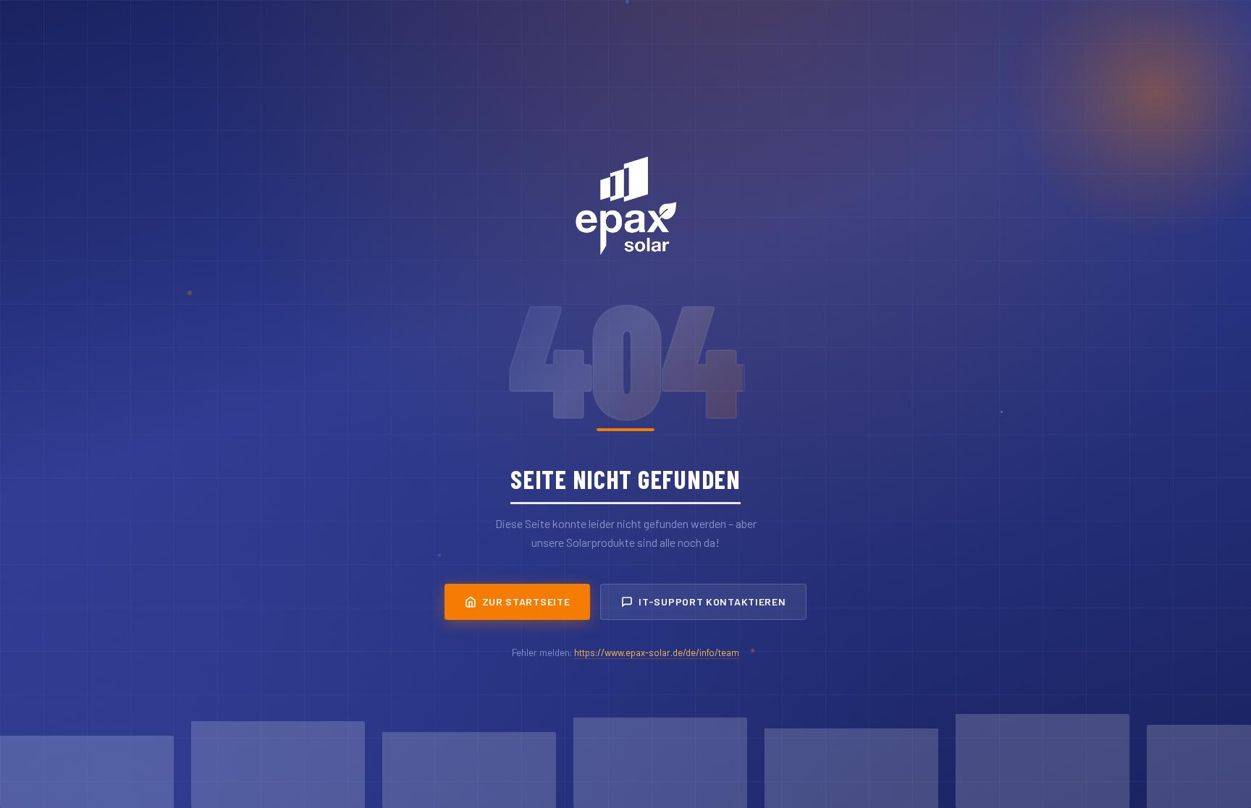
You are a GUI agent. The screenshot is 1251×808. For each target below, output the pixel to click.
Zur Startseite (526, 601)
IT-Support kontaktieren (712, 601)
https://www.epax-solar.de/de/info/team (656, 652)
